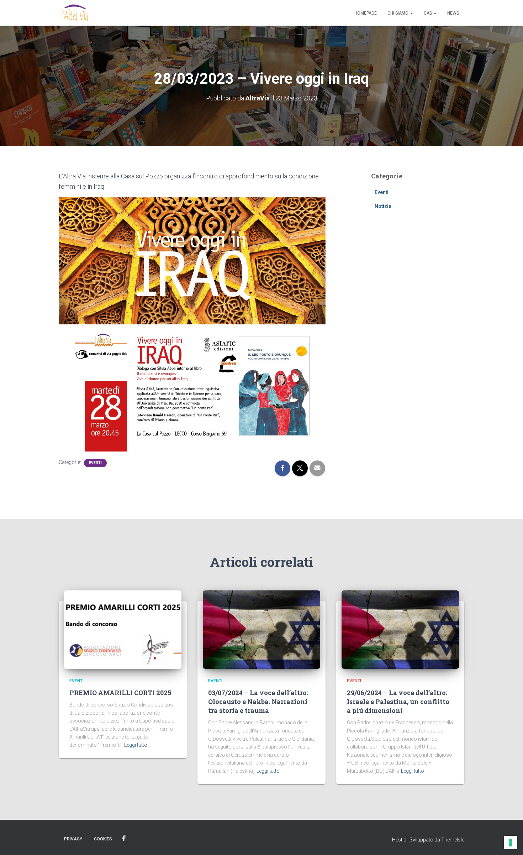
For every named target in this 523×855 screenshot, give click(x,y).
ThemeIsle (452, 840)
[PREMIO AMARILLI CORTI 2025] (122, 629)
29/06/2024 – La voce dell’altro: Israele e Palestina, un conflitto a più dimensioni (398, 701)
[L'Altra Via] (74, 13)
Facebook (123, 838)
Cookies (103, 838)
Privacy (73, 838)
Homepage (365, 13)
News (453, 13)
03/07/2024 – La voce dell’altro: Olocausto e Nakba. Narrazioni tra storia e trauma (258, 701)
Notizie (383, 206)
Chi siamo (398, 13)
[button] (411, 13)
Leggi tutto (135, 745)
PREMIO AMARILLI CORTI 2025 (120, 692)
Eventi (95, 463)
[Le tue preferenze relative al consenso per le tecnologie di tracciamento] (510, 842)
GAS (428, 13)
